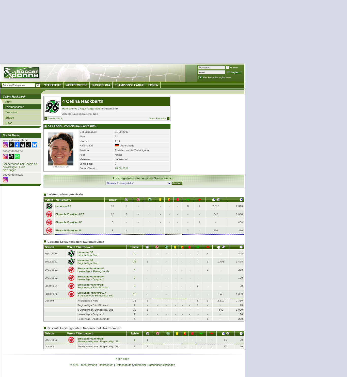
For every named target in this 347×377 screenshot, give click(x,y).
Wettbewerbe (76, 85)
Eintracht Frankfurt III (68, 230)
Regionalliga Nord (90, 108)
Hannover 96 (69, 108)
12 (134, 294)
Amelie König (55, 118)
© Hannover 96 (61, 166)
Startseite (52, 85)
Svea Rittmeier (157, 118)
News (8, 122)
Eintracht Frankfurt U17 (69, 214)
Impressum (106, 364)
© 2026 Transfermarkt (83, 364)
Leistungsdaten (14, 106)
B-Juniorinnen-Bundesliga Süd (95, 295)
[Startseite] (22, 73)
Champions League (129, 85)
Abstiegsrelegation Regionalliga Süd (98, 341)
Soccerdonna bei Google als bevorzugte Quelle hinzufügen (20, 167)
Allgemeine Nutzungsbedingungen (154, 364)
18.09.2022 (122, 168)
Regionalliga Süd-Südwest (92, 287)
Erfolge (9, 117)
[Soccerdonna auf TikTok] (28, 146)
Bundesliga (101, 85)
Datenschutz (123, 364)
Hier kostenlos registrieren (217, 77)
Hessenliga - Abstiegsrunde (93, 271)
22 (134, 261)
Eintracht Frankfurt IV (68, 222)
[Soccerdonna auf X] (11, 146)
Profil (8, 101)
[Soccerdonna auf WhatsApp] (17, 157)
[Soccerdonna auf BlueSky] (34, 146)
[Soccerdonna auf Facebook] (17, 146)
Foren (153, 85)
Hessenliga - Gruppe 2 (90, 279)
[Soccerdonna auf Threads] (22, 146)
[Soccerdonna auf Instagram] (5, 146)
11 (134, 253)
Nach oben (122, 358)
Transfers (11, 112)
